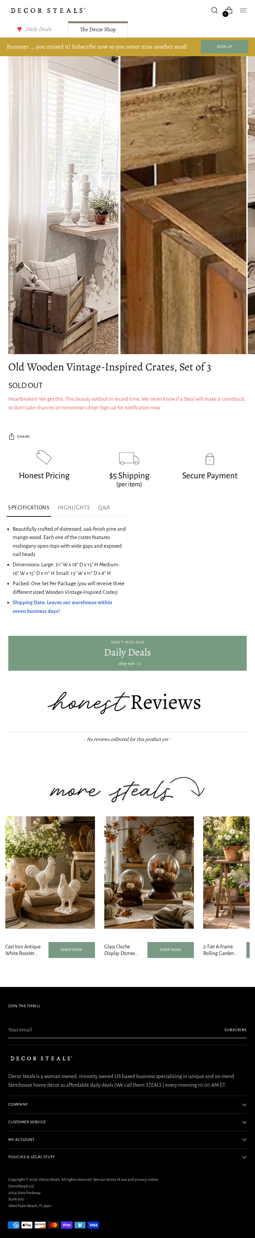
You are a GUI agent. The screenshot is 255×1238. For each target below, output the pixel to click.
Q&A (104, 508)
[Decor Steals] (48, 10)
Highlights (74, 508)
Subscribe (235, 1030)
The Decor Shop (98, 29)
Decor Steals (49, 1179)
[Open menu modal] (243, 10)
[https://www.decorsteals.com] (127, 653)
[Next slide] (239, 876)
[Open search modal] (214, 10)
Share (23, 436)
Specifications (29, 508)
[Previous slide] (15, 876)
